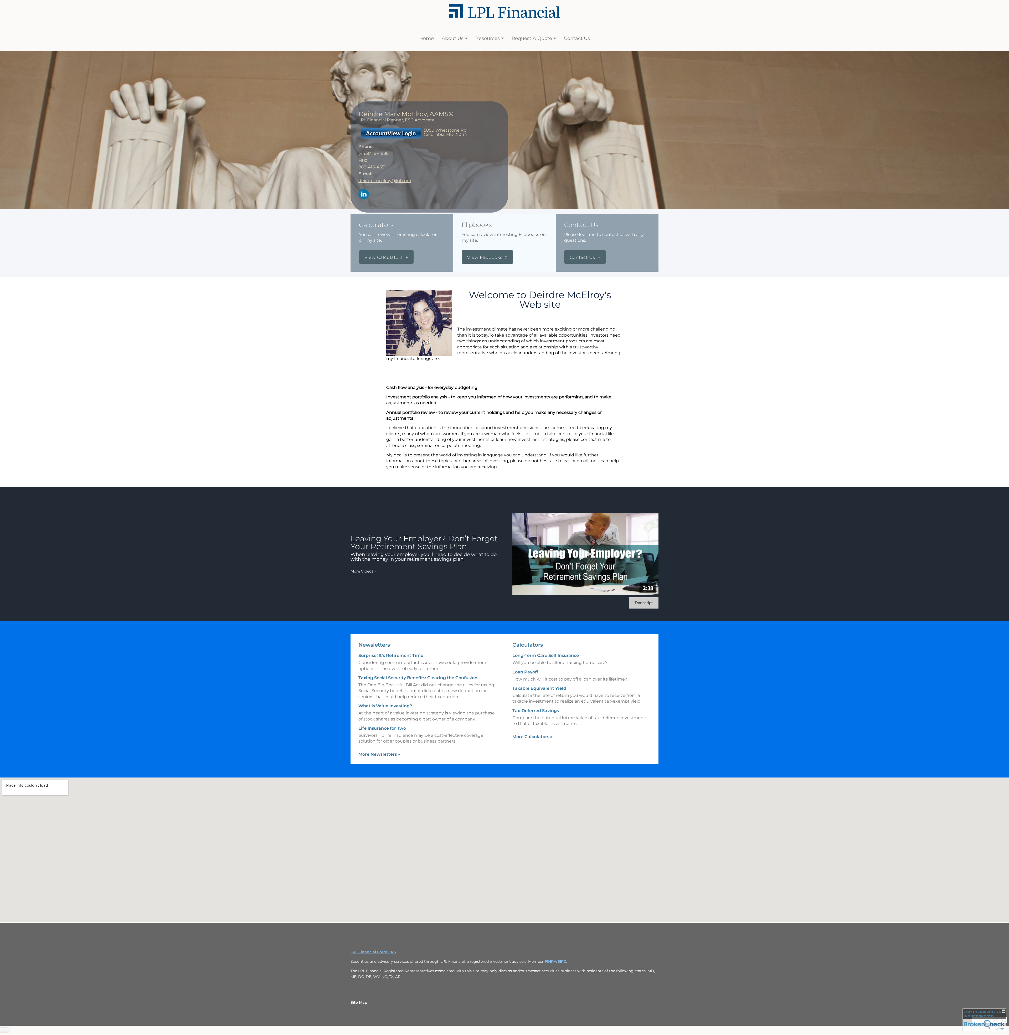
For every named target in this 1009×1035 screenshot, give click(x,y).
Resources (487, 38)
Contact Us (577, 38)
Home (426, 38)
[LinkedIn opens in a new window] (363, 194)
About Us (453, 38)
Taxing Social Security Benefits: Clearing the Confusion (417, 677)
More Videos (363, 571)
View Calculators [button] (383, 257)
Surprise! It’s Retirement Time (390, 655)
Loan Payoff (525, 672)
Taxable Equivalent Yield (539, 688)
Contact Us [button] (582, 257)
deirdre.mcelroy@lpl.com (384, 180)
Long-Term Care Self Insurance (545, 655)
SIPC (562, 961)
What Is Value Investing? (385, 705)
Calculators (527, 645)
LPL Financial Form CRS (373, 952)
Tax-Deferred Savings (535, 710)
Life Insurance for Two (382, 728)
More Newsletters (379, 754)
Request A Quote (532, 38)
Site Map (359, 1002)
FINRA (550, 961)
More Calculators (532, 736)
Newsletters (374, 645)
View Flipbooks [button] (484, 257)
